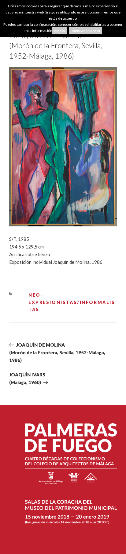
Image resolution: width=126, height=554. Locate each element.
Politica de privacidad (85, 31)
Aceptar (59, 31)
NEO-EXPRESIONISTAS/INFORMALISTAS (71, 302)
